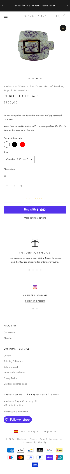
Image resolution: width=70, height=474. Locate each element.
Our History (9, 332)
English (48, 431)
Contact (7, 355)
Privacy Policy (10, 378)
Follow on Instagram (35, 300)
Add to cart (35, 198)
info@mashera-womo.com (16, 411)
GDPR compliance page (15, 383)
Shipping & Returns (13, 361)
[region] (35, 252)
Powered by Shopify (35, 442)
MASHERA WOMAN (35, 295)
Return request (11, 367)
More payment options (35, 217)
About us (8, 338)
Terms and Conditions (14, 372)
